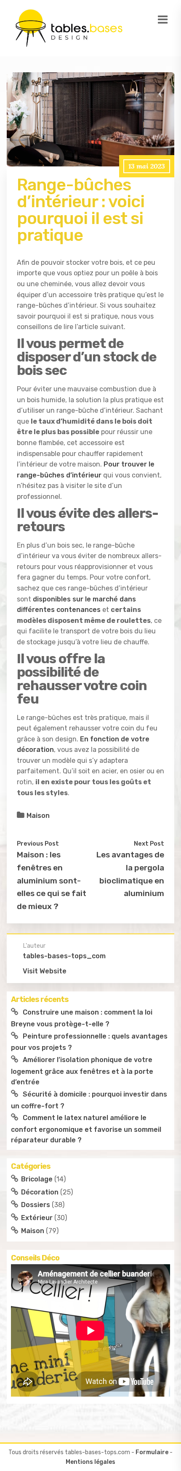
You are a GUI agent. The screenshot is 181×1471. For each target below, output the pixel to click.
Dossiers (35, 1205)
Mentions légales (90, 1462)
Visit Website (45, 971)
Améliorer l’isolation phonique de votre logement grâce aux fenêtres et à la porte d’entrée (82, 1071)
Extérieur (37, 1218)
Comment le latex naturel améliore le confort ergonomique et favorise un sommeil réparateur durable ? (86, 1129)
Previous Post (38, 843)
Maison (38, 816)
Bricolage (37, 1179)
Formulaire (152, 1452)
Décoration (40, 1192)
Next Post (149, 843)
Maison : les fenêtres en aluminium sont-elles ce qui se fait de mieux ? (51, 880)
